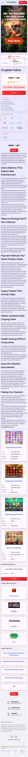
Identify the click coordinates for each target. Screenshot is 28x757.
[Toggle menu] (2, 2)
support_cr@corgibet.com (11, 300)
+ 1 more (22, 554)
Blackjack (3, 750)
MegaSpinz (14, 611)
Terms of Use (9, 751)
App (14, 686)
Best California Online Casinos (14, 669)
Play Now (22, 2)
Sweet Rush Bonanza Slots (14, 447)
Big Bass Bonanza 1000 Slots (14, 514)
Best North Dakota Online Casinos (14, 661)
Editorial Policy (22, 751)
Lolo (14, 642)
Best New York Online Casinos (14, 678)
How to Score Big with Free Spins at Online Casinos (14, 654)
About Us (16, 751)
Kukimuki (14, 626)
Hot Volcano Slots (15, 63)
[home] (11, 4)
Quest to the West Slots (14, 548)
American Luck (14, 596)
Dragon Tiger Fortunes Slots (14, 481)
